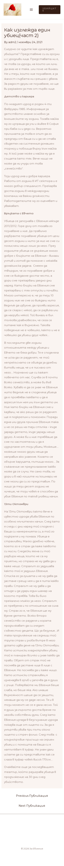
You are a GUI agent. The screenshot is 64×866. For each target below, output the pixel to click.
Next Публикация (32, 805)
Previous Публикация (32, 795)
